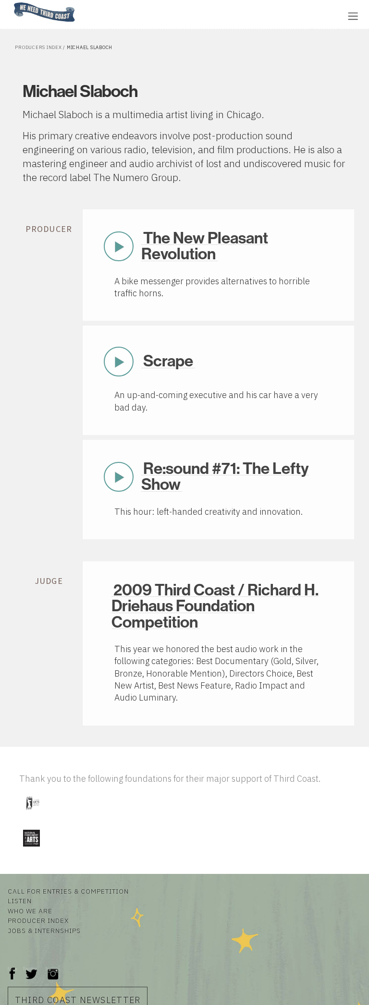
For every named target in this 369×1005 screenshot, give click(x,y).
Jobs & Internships (44, 930)
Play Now (118, 246)
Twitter (30, 969)
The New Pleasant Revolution (204, 246)
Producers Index (38, 47)
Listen (20, 900)
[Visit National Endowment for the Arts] (31, 848)
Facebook (12, 969)
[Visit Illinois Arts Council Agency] (32, 814)
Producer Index (38, 920)
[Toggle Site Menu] (353, 16)
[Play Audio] (113, 15)
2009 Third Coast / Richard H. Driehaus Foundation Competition (215, 606)
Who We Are (30, 911)
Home (11, 3)
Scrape (168, 361)
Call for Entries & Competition (68, 891)
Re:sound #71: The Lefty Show (225, 476)
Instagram (53, 969)
